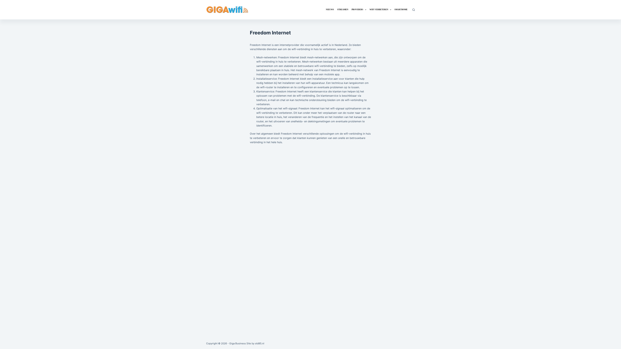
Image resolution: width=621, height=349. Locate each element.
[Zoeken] (413, 10)
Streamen (342, 9)
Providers (357, 9)
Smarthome (401, 9)
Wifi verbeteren (379, 9)
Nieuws (330, 9)
